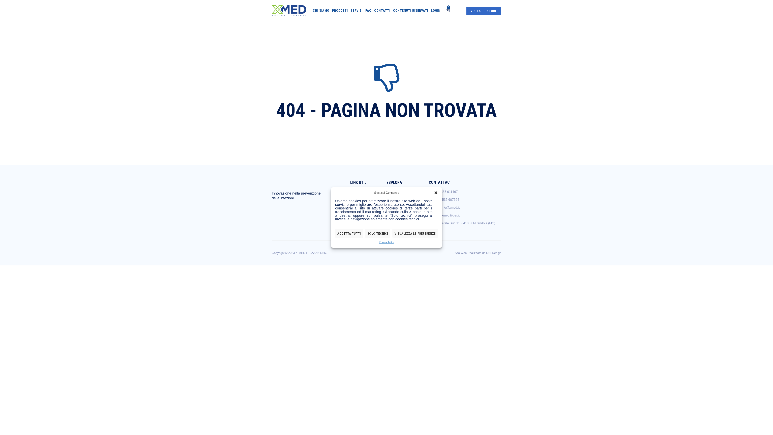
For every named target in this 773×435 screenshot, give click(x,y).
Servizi (357, 10)
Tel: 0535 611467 (445, 192)
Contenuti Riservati (410, 10)
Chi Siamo (321, 10)
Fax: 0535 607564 (446, 199)
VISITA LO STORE (484, 11)
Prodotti (340, 10)
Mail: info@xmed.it (446, 207)
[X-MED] (289, 10)
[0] (447, 10)
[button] (436, 193)
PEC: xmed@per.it (446, 215)
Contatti (382, 10)
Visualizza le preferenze (415, 233)
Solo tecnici (377, 233)
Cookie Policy (386, 242)
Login (435, 10)
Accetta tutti (349, 233)
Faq (368, 10)
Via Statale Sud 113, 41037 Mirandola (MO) (464, 223)
